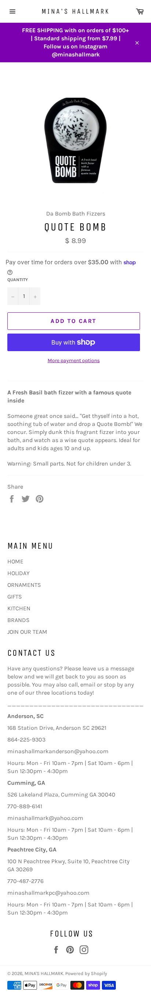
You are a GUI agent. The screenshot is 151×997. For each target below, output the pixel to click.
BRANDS (18, 620)
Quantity (17, 279)
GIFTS (14, 596)
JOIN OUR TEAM (27, 631)
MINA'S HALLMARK (44, 973)
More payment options (74, 360)
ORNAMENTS (24, 584)
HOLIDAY (18, 573)
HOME (15, 561)
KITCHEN (18, 608)
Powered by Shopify (86, 973)
